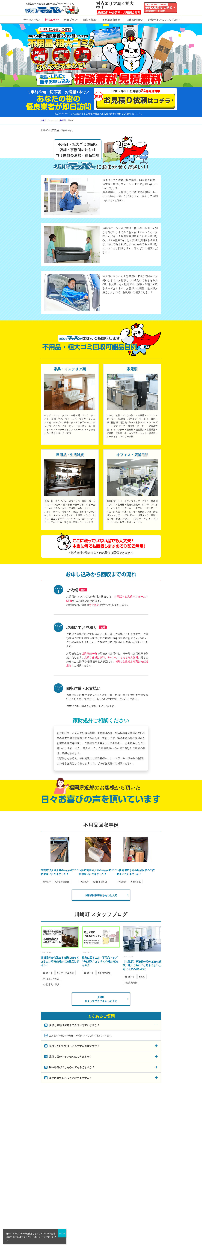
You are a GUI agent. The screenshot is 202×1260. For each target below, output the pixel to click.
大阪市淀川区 (100, 881)
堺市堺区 (136, 881)
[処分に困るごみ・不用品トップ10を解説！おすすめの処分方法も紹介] (101, 937)
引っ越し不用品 (51, 978)
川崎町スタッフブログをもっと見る (101, 999)
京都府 (47, 881)
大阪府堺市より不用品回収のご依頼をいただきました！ (136, 872)
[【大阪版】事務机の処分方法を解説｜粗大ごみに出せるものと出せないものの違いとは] (142, 939)
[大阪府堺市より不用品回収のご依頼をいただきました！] (136, 860)
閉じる (62, 1233)
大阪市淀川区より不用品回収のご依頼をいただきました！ (98, 872)
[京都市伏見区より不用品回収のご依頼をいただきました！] (60, 860)
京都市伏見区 (62, 881)
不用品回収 (104, 972)
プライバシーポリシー (32, 1236)
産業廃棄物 (131, 982)
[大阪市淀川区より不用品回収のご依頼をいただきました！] (98, 860)
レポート (48, 972)
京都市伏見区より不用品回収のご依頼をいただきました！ (60, 872)
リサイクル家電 (66, 972)
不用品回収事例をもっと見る (101, 895)
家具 (142, 976)
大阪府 (85, 881)
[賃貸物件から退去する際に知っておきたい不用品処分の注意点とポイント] (60, 937)
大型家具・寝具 (51, 984)
